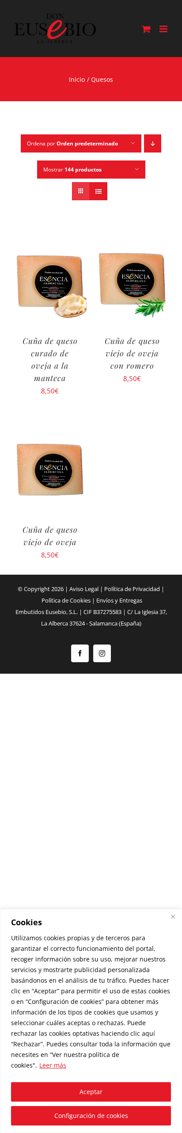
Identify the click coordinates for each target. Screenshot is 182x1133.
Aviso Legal (84, 589)
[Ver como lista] (98, 191)
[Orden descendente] (152, 143)
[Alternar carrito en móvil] (146, 29)
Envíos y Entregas (119, 600)
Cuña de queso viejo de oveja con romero (132, 353)
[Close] (172, 916)
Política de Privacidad (132, 589)
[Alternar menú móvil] (164, 29)
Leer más (52, 1065)
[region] (91, 1021)
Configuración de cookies (91, 1115)
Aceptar (91, 1091)
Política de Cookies (66, 600)
